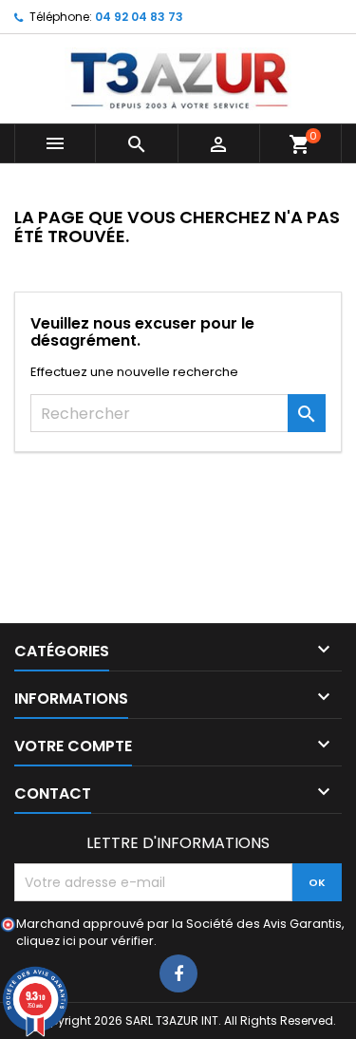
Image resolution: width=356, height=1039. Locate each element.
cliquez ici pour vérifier (85, 941)
